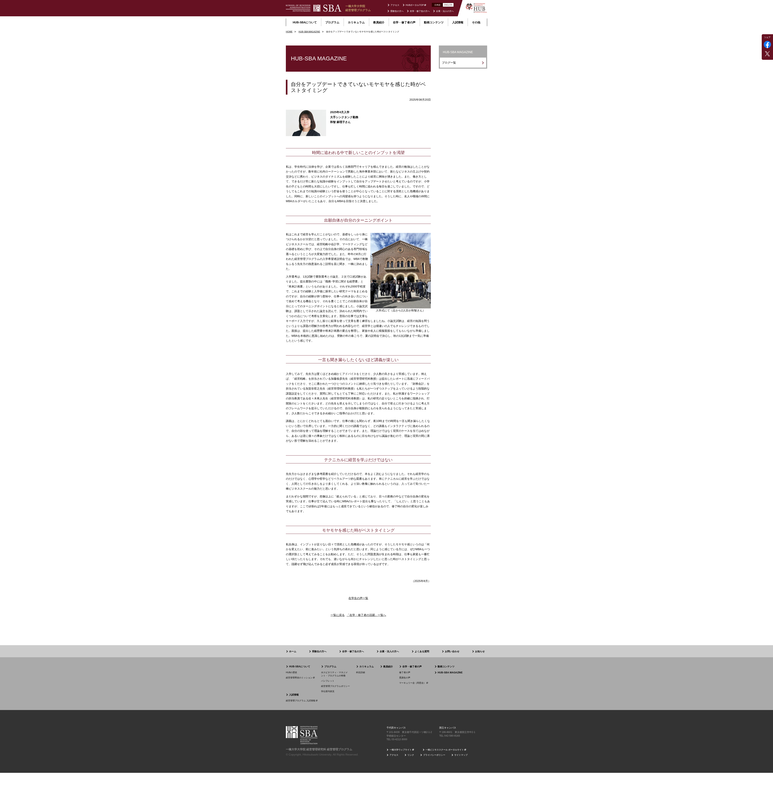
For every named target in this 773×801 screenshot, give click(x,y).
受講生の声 (404, 677)
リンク (410, 755)
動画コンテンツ (446, 666)
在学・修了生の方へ (420, 11)
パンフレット (327, 681)
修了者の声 (404, 672)
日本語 (437, 5)
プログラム (330, 666)
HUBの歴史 (291, 672)
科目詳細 (360, 672)
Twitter (767, 53)
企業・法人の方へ (445, 11)
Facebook (767, 44)
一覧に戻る (338, 615)
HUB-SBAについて (299, 666)
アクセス (395, 5)
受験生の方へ (397, 11)
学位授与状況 (327, 691)
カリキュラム (366, 666)
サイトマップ (461, 755)
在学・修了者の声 (412, 666)
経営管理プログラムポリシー (335, 686)
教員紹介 (388, 666)
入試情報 (294, 694)
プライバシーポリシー (434, 755)
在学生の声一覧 (358, 598)
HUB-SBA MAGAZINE (450, 672)
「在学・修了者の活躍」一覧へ (366, 615)
